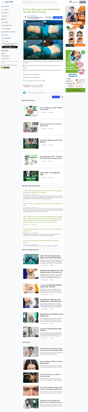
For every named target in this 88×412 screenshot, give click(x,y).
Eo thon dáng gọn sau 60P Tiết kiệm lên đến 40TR (51, 108)
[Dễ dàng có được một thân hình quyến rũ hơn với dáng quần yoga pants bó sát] (31, 403)
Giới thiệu (3, 61)
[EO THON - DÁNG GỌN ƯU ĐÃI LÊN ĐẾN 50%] (31, 143)
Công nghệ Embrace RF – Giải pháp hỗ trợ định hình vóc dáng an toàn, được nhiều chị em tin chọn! (51, 157)
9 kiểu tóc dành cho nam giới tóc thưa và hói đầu (50, 375)
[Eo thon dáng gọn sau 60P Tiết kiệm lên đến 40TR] (31, 111)
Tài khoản (11, 61)
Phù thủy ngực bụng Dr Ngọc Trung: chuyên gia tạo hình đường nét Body (51, 349)
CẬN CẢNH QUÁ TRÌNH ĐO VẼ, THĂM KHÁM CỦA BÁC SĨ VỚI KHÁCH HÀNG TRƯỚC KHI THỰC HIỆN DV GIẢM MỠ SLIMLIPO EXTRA (51, 271)
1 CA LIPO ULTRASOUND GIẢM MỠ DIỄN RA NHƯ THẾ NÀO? (51, 286)
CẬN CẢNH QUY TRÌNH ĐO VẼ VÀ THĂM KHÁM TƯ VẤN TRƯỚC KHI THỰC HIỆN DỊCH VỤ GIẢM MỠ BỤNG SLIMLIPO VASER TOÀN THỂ (51, 300)
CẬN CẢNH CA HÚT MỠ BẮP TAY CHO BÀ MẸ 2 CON (51, 315)
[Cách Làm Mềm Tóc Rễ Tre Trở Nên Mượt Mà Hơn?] (31, 364)
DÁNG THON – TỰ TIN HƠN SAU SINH (50, 173)
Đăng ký (83, 2)
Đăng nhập (75, 2)
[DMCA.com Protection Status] (5, 67)
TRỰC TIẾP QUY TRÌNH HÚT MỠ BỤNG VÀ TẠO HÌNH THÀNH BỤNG (50, 257)
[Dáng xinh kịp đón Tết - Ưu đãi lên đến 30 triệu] (31, 127)
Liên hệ (7, 61)
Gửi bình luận (55, 96)
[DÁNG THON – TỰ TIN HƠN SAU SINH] (31, 176)
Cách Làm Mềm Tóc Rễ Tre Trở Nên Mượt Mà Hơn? (51, 362)
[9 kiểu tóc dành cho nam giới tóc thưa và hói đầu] (31, 377)
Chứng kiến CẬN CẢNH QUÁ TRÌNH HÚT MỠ (51, 329)
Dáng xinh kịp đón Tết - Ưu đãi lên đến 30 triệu (50, 125)
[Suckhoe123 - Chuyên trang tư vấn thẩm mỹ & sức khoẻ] (9, 2)
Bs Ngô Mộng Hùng (32, 16)
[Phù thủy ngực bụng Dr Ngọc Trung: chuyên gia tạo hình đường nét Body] (31, 352)
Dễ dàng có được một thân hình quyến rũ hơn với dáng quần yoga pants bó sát (50, 401)
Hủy (62, 96)
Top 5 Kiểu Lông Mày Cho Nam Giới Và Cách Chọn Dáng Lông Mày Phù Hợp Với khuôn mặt (51, 388)
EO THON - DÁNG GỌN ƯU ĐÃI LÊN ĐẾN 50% (51, 141)
